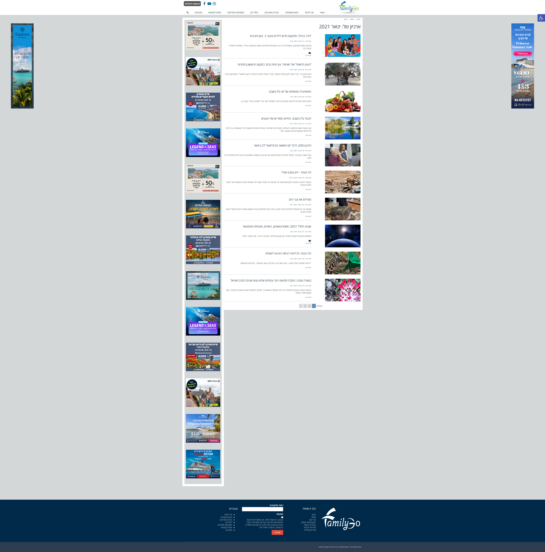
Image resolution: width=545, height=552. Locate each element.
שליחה (277, 532)
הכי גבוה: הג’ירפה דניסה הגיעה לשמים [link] (288, 253)
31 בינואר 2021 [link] (299, 41)
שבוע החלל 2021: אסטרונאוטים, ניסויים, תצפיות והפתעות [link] (277, 226)
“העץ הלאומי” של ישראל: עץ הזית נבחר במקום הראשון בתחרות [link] (274, 64)
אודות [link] (314, 517)
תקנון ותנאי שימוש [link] (308, 522)
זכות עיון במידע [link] (310, 529)
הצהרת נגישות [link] (310, 524)
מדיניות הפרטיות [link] (266, 522)
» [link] (300, 306)
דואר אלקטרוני (276, 505)
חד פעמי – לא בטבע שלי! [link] (296, 172)
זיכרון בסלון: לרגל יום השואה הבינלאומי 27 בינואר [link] (282, 145)
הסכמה (279, 514)
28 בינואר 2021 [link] (299, 97)
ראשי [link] (358, 19)
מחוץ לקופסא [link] (226, 527)
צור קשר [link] (312, 519)
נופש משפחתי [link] (226, 517)
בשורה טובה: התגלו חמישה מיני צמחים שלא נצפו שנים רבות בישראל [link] (271, 280)
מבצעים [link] (229, 529)
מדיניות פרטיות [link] (310, 527)
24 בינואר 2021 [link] (299, 178)
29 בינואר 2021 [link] (299, 70)
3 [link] (305, 306)
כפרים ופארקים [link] (226, 519)
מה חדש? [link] (228, 514)
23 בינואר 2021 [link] (299, 231)
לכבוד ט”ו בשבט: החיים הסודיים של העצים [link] (286, 118)
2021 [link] (352, 19)
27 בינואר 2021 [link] (299, 124)
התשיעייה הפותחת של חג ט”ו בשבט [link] (290, 91)
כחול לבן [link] (228, 522)
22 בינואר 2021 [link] (299, 259)
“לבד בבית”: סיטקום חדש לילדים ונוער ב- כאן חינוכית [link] (280, 36)
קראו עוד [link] (308, 55)
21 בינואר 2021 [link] (299, 286)
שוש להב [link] (308, 41)
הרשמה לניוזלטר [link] (192, 3)
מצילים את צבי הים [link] (300, 199)
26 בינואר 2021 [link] (299, 150)
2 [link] (309, 306)
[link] (541, 18)
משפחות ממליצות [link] (225, 524)
